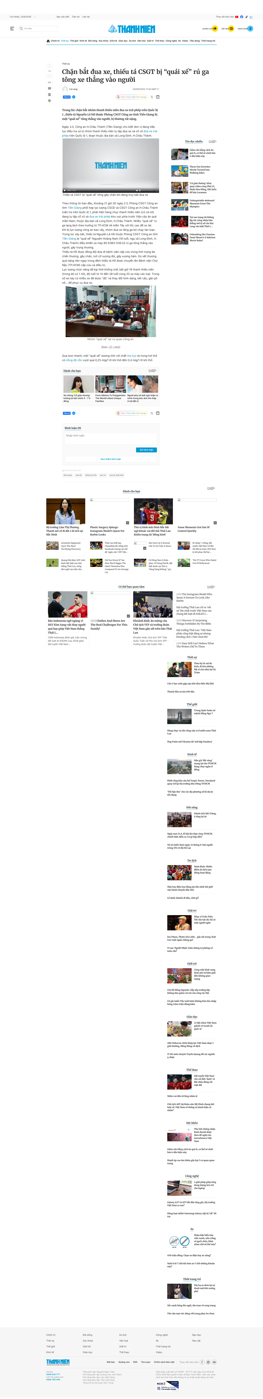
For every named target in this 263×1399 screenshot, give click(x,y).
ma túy (103, 475)
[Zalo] (251, 17)
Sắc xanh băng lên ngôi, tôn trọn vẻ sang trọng (191, 1305)
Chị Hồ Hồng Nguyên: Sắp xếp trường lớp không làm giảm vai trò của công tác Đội (188, 991)
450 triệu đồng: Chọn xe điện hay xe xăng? (189, 1255)
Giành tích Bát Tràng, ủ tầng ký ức (205, 815)
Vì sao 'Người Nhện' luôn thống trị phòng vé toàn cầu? (190, 949)
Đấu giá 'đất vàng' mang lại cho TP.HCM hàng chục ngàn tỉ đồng (205, 765)
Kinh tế (83, 41)
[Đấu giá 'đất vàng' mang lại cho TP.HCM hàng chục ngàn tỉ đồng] (179, 766)
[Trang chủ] (48, 41)
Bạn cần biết (63, 17)
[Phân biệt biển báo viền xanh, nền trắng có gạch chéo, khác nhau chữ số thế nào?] (179, 1241)
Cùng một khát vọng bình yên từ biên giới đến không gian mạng (205, 974)
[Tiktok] (246, 17)
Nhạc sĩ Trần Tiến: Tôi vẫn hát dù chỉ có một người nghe (205, 919)
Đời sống (92, 41)
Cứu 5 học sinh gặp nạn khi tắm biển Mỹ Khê (190, 683)
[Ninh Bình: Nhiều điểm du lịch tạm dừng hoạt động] (179, 872)
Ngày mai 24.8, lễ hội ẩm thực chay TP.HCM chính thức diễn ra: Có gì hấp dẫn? (189, 835)
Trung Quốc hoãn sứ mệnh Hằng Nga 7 (204, 712)
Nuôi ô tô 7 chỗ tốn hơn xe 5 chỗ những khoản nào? (191, 1265)
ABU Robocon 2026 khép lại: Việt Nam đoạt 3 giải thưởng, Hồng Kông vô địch (190, 1044)
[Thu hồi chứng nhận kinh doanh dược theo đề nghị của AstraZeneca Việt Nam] (179, 1135)
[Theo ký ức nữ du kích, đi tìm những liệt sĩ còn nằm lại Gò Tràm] (179, 669)
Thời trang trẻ (208, 41)
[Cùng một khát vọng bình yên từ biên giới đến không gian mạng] (179, 975)
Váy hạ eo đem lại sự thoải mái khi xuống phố (204, 1288)
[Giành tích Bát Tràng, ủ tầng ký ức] (179, 819)
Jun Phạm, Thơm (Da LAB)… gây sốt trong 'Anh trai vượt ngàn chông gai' (191, 938)
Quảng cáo (124, 1362)
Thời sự (65, 41)
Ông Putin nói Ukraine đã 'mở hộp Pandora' (189, 741)
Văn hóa (141, 41)
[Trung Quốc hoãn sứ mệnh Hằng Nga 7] (179, 716)
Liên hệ (86, 17)
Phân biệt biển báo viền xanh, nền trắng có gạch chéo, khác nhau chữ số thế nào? (205, 1240)
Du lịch (132, 41)
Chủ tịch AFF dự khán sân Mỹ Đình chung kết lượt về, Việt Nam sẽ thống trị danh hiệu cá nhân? (190, 1107)
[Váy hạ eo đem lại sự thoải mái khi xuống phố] (179, 1291)
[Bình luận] (49, 88)
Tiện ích (76, 17)
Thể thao (159, 41)
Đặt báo (111, 1362)
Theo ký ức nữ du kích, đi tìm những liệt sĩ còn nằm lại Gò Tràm (205, 668)
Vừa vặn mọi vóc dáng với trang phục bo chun (190, 1313)
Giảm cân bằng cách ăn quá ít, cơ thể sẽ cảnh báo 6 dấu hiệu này (190, 1151)
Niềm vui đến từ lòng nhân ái (182, 1096)
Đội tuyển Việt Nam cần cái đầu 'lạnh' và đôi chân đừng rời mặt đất (204, 1080)
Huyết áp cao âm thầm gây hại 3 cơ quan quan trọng (190, 1162)
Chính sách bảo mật (164, 1362)
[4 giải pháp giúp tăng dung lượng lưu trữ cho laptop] (179, 1188)
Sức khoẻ (88, 1340)
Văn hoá (123, 1340)
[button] (49, 66)
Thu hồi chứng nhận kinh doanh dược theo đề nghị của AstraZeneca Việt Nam (204, 1135)
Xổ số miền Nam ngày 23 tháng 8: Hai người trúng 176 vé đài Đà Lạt (190, 846)
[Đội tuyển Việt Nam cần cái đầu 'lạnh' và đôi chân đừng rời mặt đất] (179, 1082)
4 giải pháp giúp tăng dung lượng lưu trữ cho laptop (205, 1185)
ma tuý (131, 355)
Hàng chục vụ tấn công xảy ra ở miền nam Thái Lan (191, 732)
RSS (135, 1362)
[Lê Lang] (65, 89)
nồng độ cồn (74, 360)
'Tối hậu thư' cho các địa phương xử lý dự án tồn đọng (190, 793)
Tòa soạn (145, 1362)
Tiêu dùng (194, 41)
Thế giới (74, 41)
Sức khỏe (103, 41)
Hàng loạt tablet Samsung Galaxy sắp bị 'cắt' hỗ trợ (191, 1215)
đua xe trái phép (99, 216)
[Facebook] (242, 17)
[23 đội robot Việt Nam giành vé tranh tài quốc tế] (179, 1029)
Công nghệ (171, 41)
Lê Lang (73, 89)
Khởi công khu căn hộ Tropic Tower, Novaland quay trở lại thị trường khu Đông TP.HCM (191, 782)
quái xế (79, 475)
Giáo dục (123, 41)
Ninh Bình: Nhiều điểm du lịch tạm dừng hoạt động (203, 869)
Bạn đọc (196, 1334)
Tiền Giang (75, 207)
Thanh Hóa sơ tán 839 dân (180, 691)
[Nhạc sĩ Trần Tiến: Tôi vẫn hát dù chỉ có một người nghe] (179, 922)
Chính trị (55, 41)
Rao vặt (196, 1340)
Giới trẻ (113, 41)
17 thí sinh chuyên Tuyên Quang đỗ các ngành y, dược (191, 1056)
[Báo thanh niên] (131, 28)
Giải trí (150, 41)
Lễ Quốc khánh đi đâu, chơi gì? (183, 898)
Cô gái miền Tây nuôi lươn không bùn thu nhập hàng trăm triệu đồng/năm (191, 1002)
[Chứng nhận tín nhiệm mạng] (167, 1386)
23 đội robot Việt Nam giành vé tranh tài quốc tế (205, 1025)
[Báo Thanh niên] (57, 1362)
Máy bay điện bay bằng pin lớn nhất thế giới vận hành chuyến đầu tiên (190, 888)
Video (185, 41)
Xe (179, 41)
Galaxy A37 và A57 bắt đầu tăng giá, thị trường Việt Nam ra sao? (191, 1204)
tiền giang (67, 475)
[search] (38, 28)
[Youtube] (237, 17)
